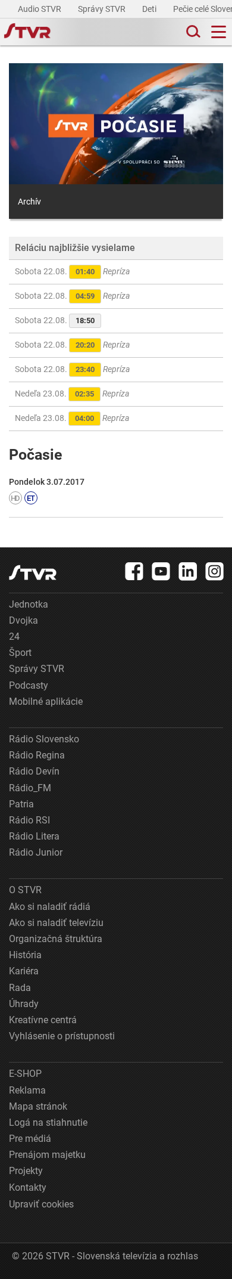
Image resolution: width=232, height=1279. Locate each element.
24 (14, 636)
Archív (29, 201)
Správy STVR (102, 9)
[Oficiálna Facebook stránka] (134, 571)
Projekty (26, 1170)
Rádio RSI (29, 820)
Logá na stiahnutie (48, 1122)
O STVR (25, 890)
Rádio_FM (30, 788)
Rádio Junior (35, 852)
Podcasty (28, 685)
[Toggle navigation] (218, 31)
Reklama (27, 1090)
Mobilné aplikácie (46, 701)
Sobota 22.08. (72, 271)
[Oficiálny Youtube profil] (161, 571)
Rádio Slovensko (44, 739)
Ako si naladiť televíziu (56, 922)
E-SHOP (25, 1073)
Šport (20, 652)
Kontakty (27, 1187)
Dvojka (23, 620)
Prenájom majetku (47, 1154)
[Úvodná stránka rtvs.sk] (27, 32)
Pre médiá (30, 1138)
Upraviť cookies (41, 1204)
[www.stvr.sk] (33, 573)
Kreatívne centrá (43, 1020)
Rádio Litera (34, 836)
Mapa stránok (38, 1106)
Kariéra (24, 971)
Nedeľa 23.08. (72, 393)
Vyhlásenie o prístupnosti (62, 1036)
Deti (150, 9)
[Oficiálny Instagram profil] (215, 571)
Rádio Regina (37, 755)
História (25, 955)
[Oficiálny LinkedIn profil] (188, 571)
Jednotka (28, 604)
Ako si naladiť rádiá (49, 906)
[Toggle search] (192, 31)
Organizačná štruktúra (55, 938)
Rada (20, 987)
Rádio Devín (34, 771)
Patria (21, 804)
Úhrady (24, 1003)
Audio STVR (40, 9)
